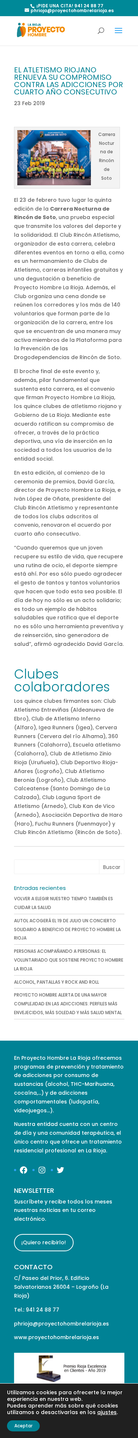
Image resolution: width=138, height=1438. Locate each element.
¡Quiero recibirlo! (43, 1242)
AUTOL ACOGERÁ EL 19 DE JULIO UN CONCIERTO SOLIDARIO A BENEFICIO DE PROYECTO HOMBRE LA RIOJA (67, 929)
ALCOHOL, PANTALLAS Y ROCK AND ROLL (56, 982)
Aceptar (23, 1426)
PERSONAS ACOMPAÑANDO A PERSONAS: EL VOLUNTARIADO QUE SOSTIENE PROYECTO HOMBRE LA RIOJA (68, 960)
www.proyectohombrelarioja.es (56, 1337)
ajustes (107, 1412)
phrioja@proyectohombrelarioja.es (61, 1323)
